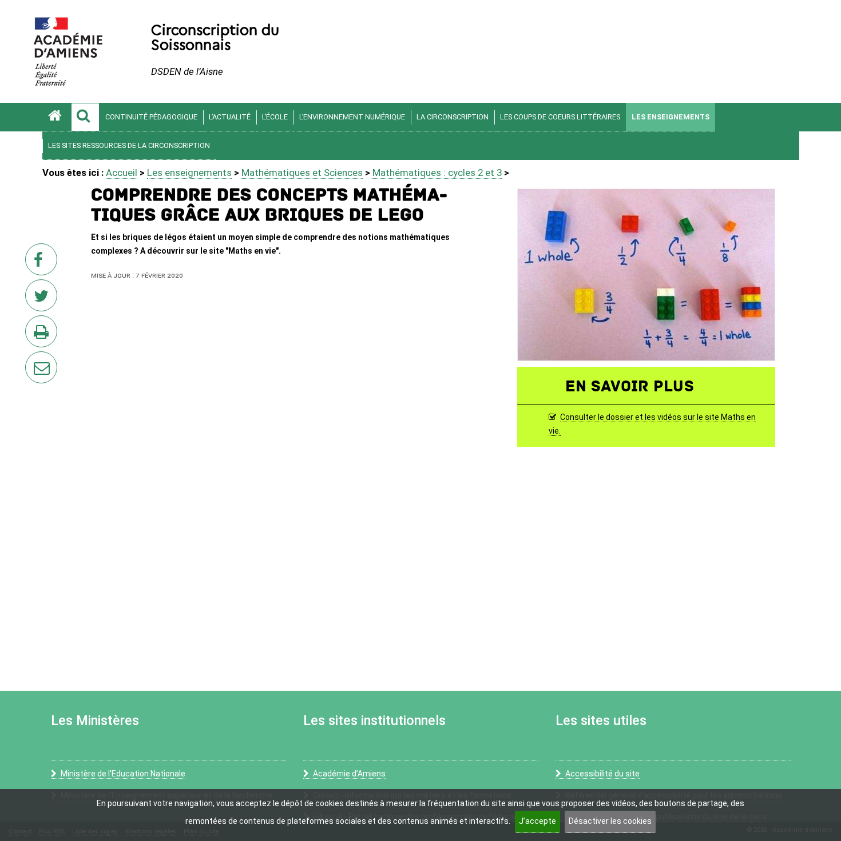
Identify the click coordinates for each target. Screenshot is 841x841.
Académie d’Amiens (349, 773)
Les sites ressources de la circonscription (129, 145)
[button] (85, 117)
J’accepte (537, 821)
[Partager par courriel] (34, 360)
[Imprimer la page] (43, 334)
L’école (275, 117)
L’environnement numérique (352, 117)
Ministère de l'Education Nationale (123, 773)
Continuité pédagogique (151, 117)
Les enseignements (670, 117)
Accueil (121, 172)
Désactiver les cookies (610, 821)
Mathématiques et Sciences (302, 172)
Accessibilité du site (602, 773)
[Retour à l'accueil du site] (56, 117)
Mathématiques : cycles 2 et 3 (437, 172)
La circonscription (452, 117)
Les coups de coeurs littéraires (560, 117)
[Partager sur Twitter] (43, 298)
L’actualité (230, 117)
